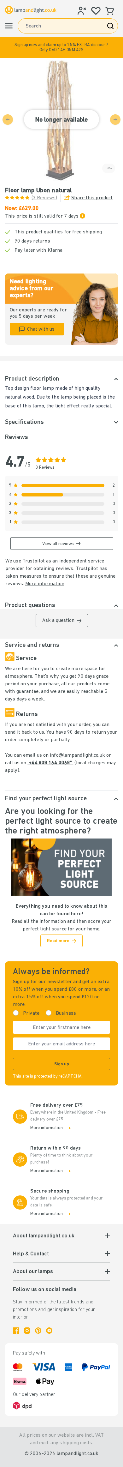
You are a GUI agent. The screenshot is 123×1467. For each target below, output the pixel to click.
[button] (61, 47)
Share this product (92, 198)
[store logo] (30, 10)
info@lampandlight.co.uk (77, 755)
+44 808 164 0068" (50, 763)
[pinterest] (38, 1330)
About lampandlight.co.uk (43, 1236)
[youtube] (49, 1330)
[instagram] (27, 1330)
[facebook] (16, 1330)
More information (44, 583)
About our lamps (33, 1272)
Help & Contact (31, 1254)
